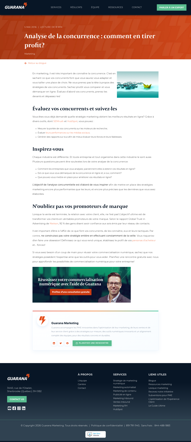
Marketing (29, 54)
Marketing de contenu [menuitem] (124, 391)
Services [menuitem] (56, 7)
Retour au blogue (37, 63)
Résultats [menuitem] (76, 7)
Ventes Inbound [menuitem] (121, 402)
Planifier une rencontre (93, 343)
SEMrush (58, 121)
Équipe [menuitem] (95, 7)
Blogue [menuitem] (152, 381)
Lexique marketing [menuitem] (158, 388)
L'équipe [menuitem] (82, 381)
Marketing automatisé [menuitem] (124, 387)
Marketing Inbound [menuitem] (123, 398)
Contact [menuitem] (137, 7)
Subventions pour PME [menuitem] (160, 395)
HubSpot (72, 121)
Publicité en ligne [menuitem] (122, 395)
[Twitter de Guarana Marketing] (60, 343)
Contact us (17, 399)
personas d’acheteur (144, 240)
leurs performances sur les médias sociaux (68, 133)
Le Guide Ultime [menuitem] (157, 406)
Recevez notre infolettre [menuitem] (161, 392)
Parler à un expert (171, 7)
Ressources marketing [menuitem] (160, 384)
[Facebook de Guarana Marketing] (67, 343)
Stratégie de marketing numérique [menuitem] (125, 382)
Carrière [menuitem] (82, 384)
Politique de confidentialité (107, 426)
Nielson (54, 224)
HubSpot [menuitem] (118, 410)
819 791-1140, (133, 426)
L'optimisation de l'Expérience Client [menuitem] (164, 400)
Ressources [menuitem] (115, 7)
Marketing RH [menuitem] (120, 406)
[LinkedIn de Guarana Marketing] (54, 343)
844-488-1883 (162, 426)
